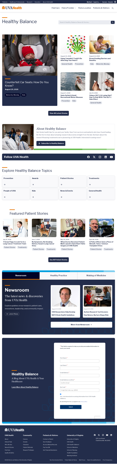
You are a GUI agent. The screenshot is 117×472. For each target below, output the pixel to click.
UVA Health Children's (73, 444)
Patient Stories (9, 247)
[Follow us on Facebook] (88, 156)
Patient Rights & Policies (71, 460)
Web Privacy (82, 460)
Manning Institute (72, 455)
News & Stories (9, 447)
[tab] (21, 276)
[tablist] (58, 276)
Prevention (79, 64)
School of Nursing (72, 450)
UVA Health (70, 442)
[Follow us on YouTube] (111, 156)
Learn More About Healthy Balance (25, 387)
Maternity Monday (12, 95)
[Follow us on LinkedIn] (105, 156)
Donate (110, 2)
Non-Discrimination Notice (56, 460)
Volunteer (26, 444)
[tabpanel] (58, 307)
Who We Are (8, 444)
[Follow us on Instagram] (99, 156)
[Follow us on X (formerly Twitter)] (94, 156)
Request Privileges (28, 450)
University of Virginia (73, 439)
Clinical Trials (8, 442)
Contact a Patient (48, 439)
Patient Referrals (28, 447)
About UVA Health (48, 2)
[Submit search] (113, 22)
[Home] (12, 7)
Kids (23, 95)
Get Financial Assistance (50, 450)
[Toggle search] (113, 8)
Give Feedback (47, 442)
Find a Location (84, 8)
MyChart (89, 2)
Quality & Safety (9, 453)
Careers (104, 2)
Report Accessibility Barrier (94, 460)
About (6, 439)
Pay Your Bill (46, 447)
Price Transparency (107, 460)
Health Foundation (72, 453)
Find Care (56, 8)
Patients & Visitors (101, 8)
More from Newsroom (80, 325)
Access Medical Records (50, 444)
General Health (67, 64)
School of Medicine (72, 447)
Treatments (22, 247)
